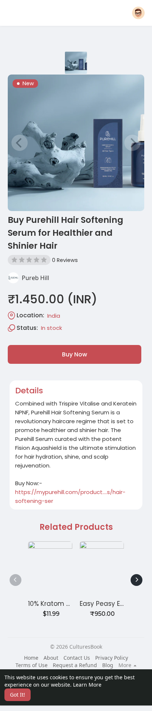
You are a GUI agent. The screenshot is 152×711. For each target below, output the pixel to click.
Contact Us (76, 657)
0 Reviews (65, 260)
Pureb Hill (35, 278)
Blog (107, 665)
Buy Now (74, 354)
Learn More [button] (87, 684)
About (51, 657)
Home (31, 657)
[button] (138, 13)
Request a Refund (75, 665)
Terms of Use (31, 665)
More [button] (125, 665)
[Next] (136, 580)
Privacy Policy (111, 657)
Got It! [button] (17, 694)
